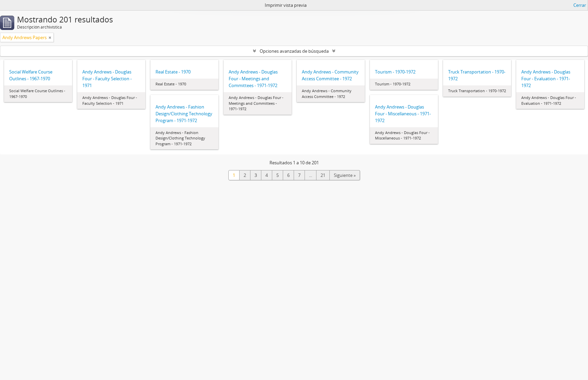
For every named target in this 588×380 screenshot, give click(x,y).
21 (323, 175)
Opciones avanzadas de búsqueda (294, 51)
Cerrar (579, 5)
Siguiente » (345, 175)
